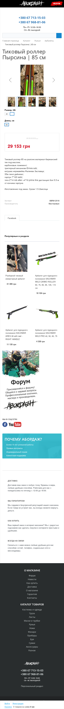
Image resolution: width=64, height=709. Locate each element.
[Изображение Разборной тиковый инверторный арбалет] (17, 258)
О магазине (32, 590)
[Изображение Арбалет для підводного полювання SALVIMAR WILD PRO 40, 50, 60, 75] (46, 312)
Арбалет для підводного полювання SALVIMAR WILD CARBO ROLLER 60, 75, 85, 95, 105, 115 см (46, 281)
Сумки (32, 643)
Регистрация (18, 703)
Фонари (32, 631)
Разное (32, 650)
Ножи (32, 628)
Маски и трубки (32, 620)
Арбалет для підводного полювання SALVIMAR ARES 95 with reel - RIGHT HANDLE (17, 335)
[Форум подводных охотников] (20, 380)
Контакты (32, 597)
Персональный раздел (32, 685)
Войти (7, 703)
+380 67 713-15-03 (32, 18)
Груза (32, 613)
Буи (32, 639)
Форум (56, 3)
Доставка (32, 586)
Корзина (8, 706)
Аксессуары (32, 646)
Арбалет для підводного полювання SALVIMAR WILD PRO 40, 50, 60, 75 (46, 333)
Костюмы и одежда (32, 609)
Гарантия (32, 594)
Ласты (32, 617)
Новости (32, 579)
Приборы (32, 635)
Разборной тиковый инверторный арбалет (15, 277)
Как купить (32, 583)
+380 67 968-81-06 (32, 22)
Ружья (32, 624)
